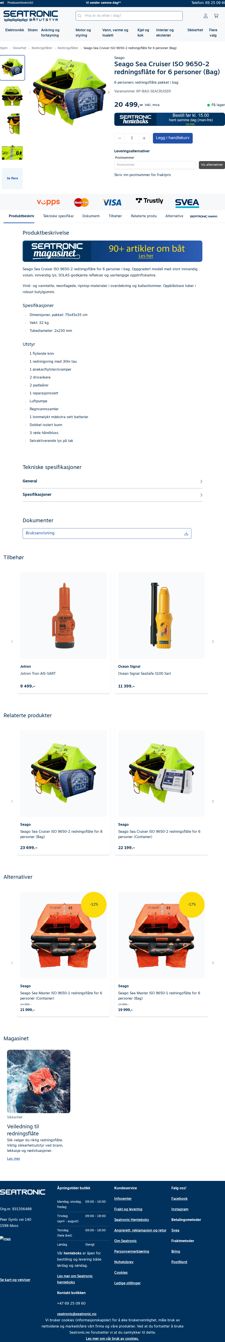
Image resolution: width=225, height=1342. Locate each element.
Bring (175, 1252)
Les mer (13, 1159)
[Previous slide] (30, 92)
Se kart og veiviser (15, 1280)
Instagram (179, 1209)
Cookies (121, 1273)
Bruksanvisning (40, 533)
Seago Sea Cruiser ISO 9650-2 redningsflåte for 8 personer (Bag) (61, 834)
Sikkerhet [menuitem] (195, 30)
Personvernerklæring (131, 1252)
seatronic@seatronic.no (76, 1314)
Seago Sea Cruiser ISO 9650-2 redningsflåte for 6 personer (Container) (159, 834)
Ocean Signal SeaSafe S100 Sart (144, 674)
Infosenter (123, 1199)
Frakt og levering (128, 1209)
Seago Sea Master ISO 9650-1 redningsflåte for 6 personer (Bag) (159, 996)
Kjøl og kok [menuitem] (143, 33)
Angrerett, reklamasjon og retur (140, 1230)
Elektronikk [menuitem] (14, 30)
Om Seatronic (125, 1241)
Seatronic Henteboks (131, 1220)
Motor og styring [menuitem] (83, 33)
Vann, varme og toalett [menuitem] (115, 33)
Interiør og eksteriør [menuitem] (165, 33)
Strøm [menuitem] (33, 30)
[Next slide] (108, 92)
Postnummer (124, 158)
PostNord (179, 1262)
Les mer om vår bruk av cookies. (112, 1339)
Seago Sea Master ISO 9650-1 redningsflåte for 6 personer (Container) (61, 996)
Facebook (179, 1199)
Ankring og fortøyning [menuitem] (50, 33)
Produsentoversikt (20, 3)
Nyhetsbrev (124, 1262)
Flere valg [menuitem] (213, 33)
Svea (175, 1230)
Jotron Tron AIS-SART (38, 674)
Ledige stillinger (127, 1283)
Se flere (12, 178)
